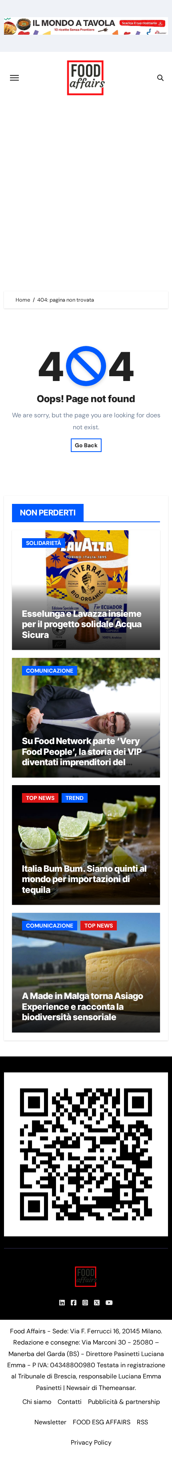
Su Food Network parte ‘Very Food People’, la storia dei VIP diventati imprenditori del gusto (82, 757)
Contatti (70, 1402)
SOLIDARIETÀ (43, 543)
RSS (142, 1422)
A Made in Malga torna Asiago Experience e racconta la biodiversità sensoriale (82, 1006)
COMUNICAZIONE (49, 670)
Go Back (86, 445)
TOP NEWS (40, 798)
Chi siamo (36, 1402)
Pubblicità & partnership (124, 1402)
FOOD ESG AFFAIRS (101, 1422)
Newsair (78, 1388)
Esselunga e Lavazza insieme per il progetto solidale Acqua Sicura (82, 624)
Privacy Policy (91, 1442)
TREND (75, 798)
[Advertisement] (86, 193)
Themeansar (117, 1388)
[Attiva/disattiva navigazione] (14, 78)
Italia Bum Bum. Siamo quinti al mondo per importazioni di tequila (84, 879)
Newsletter (50, 1422)
